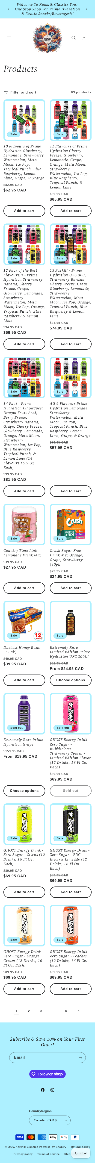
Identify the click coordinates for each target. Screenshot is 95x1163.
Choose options (70, 680)
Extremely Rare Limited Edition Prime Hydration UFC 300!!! (70, 652)
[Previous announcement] (8, 9)
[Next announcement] (86, 9)
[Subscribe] (80, 1057)
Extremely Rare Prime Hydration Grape (23, 742)
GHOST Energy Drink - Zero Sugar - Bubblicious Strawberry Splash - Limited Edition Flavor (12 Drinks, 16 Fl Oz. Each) (70, 753)
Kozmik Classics (27, 1146)
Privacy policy (23, 1154)
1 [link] (16, 1011)
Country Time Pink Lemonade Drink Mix (22, 553)
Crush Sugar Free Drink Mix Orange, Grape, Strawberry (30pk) (66, 557)
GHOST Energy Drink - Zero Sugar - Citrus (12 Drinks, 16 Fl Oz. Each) (24, 857)
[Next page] (79, 1011)
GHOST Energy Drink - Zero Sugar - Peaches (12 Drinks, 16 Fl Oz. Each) (70, 958)
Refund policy (80, 1146)
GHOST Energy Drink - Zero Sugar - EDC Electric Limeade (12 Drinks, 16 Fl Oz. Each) (70, 859)
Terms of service (48, 1154)
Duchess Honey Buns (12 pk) (21, 650)
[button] (9, 38)
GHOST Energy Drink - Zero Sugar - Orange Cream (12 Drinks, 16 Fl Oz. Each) (23, 958)
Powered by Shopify (52, 1146)
